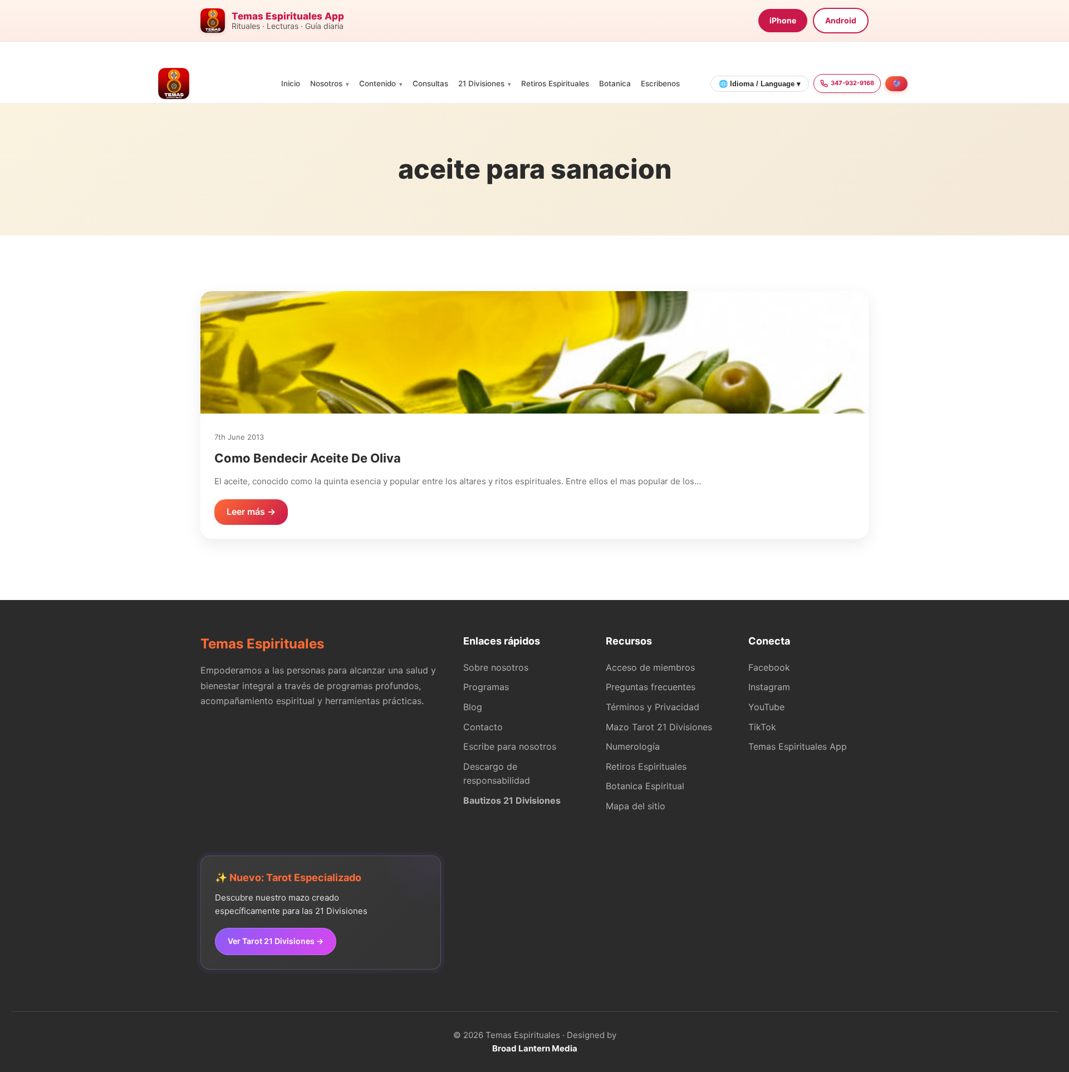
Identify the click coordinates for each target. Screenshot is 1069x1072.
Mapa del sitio (635, 806)
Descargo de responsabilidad (496, 773)
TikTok (762, 726)
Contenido (377, 83)
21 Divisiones (481, 83)
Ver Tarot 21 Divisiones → (275, 941)
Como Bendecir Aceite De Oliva (307, 458)
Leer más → (251, 511)
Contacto (483, 726)
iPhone (782, 20)
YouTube (766, 706)
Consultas (430, 83)
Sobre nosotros (495, 667)
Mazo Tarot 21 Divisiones (659, 726)
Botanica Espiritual (645, 785)
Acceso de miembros (650, 667)
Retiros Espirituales (555, 83)
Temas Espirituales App (797, 746)
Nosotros (326, 83)
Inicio (290, 83)
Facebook (769, 667)
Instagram (769, 686)
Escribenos (660, 83)
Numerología (633, 746)
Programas (486, 686)
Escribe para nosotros (509, 746)
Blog (472, 706)
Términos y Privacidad (652, 706)
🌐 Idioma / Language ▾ (760, 84)
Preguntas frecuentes (650, 686)
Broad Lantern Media (534, 1048)
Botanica (615, 83)
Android (840, 20)
